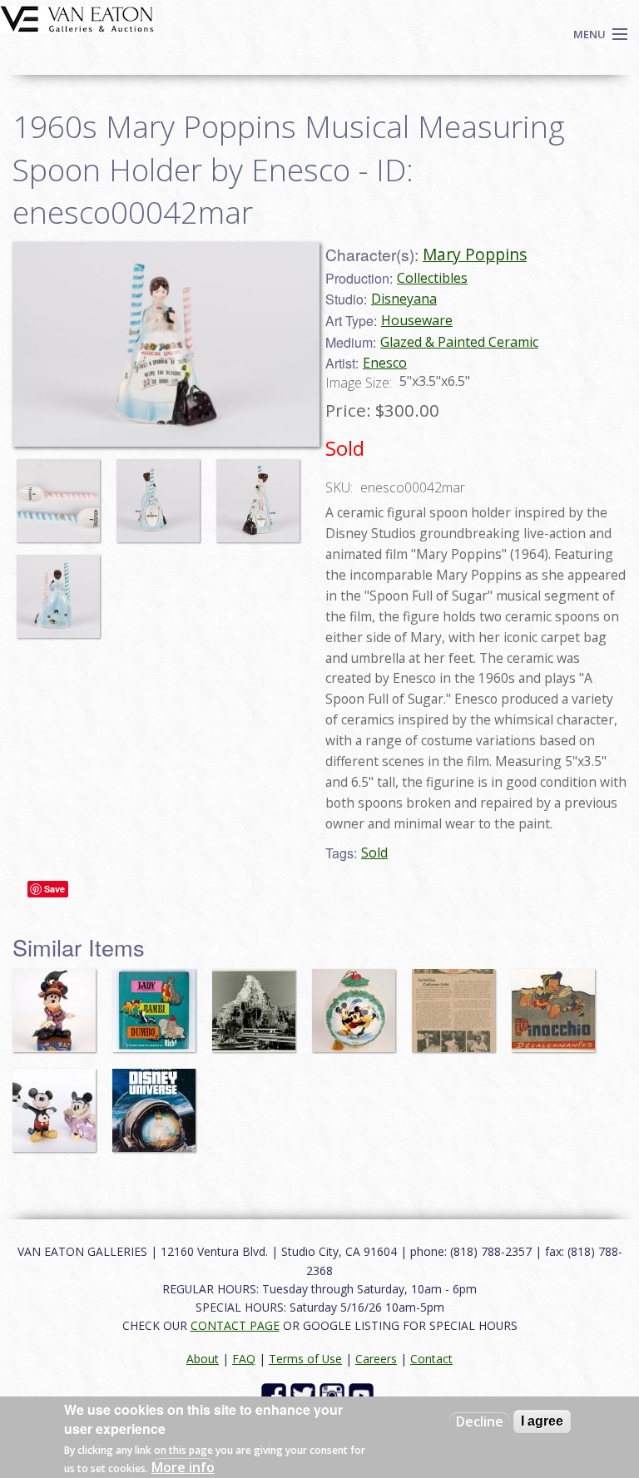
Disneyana (404, 298)
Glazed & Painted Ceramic (459, 342)
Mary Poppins (475, 254)
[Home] (77, 17)
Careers (376, 1359)
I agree (542, 1421)
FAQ (243, 1359)
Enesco (385, 362)
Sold (374, 852)
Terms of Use (305, 1359)
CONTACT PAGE (235, 1325)
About (202, 1359)
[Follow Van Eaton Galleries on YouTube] (363, 1393)
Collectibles (432, 278)
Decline (479, 1421)
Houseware (417, 320)
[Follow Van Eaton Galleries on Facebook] (275, 1393)
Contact (431, 1359)
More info (183, 1467)
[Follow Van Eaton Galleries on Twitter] (305, 1393)
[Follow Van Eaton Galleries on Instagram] (334, 1393)
